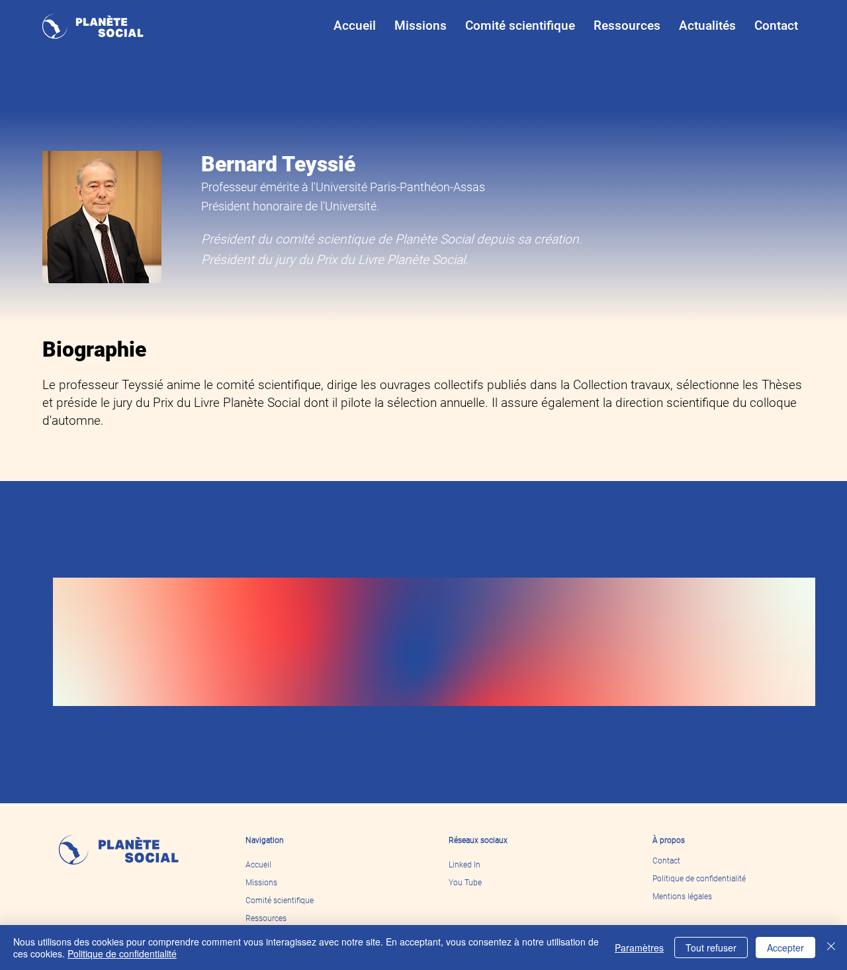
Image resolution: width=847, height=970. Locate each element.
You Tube (465, 882)
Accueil (258, 864)
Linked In (464, 864)
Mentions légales (682, 896)
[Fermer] (831, 947)
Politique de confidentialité (699, 878)
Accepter (785, 947)
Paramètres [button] (639, 947)
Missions (261, 882)
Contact (666, 860)
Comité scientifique (279, 900)
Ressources (266, 918)
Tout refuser (711, 947)
